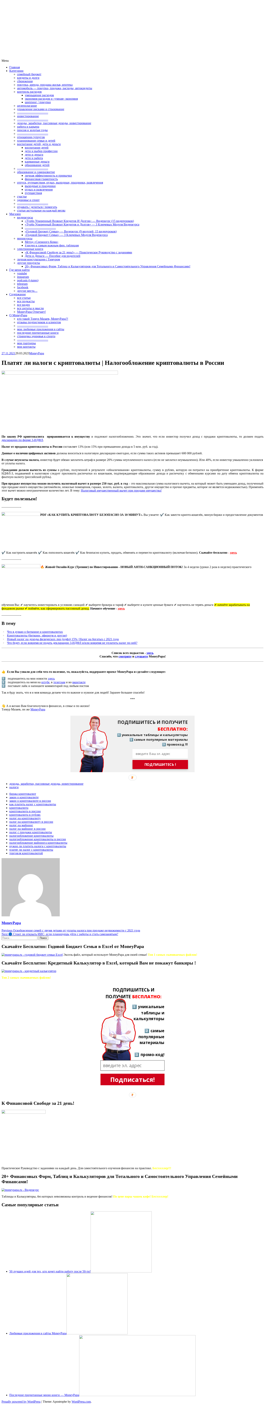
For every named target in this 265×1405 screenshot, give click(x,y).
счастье (22, 196)
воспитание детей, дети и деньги (39, 144)
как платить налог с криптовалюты (32, 804)
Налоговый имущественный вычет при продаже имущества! (121, 490)
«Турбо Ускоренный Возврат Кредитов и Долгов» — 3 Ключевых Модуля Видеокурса (82, 224)
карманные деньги (37, 161)
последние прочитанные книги (38, 332)
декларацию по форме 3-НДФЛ (22, 440)
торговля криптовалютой (26, 853)
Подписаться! (132, 1079)
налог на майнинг (21, 825)
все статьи (24, 297)
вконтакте (79, 682)
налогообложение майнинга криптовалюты (38, 842)
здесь (233, 552)
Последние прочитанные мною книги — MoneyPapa (44, 1395)
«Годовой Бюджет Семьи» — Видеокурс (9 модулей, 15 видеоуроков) (71, 231)
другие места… (27, 290)
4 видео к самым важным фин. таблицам (52, 245)
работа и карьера (28, 126)
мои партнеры (26, 343)
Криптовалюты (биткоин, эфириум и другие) (37, 635)
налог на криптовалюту (25, 818)
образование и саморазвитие (36, 172)
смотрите (125, 656)
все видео (23, 304)
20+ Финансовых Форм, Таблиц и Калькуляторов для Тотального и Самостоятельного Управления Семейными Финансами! (107, 266)
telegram (22, 283)
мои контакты (26, 346)
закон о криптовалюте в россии (30, 800)
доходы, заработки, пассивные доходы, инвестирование (54, 123)
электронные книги (30, 249)
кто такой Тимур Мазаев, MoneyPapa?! (42, 318)
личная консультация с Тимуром (38, 259)
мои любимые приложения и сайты (40, 329)
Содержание (17, 294)
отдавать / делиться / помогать (37, 207)
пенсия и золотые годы (32, 130)
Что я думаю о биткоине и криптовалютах (35, 631)
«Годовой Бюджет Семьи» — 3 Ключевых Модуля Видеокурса (66, 235)
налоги (14, 787)
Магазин (15, 214)
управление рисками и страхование (40, 109)
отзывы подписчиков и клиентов (39, 322)
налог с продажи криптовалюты (30, 832)
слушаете (141, 656)
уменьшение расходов (39, 95)
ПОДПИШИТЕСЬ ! (160, 764)
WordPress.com (81, 1401)
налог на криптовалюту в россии (31, 821)
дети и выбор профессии (41, 151)
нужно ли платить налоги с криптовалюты (37, 846)
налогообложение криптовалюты (31, 835)
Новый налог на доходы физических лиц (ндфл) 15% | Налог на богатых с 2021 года (63, 639)
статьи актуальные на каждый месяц (41, 210)
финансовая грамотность (41, 179)
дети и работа (34, 158)
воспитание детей (36, 147)
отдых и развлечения (39, 189)
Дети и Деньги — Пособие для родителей (52, 256)
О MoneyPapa (18, 315)
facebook (22, 287)
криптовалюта (18, 807)
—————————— (32, 112)
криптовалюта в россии (25, 811)
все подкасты (26, 301)
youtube (22, 273)
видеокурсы (25, 217)
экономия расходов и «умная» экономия (51, 98)
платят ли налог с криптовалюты (31, 849)
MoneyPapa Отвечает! (31, 311)
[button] (149, 725)
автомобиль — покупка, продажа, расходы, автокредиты (54, 88)
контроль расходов (29, 91)
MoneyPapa (36, 353)
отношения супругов (31, 137)
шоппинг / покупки (38, 102)
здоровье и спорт (28, 200)
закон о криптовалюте (24, 797)
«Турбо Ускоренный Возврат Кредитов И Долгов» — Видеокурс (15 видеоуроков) (79, 221)
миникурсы (24, 238)
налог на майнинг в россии (27, 828)
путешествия (33, 193)
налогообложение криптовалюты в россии (37, 839)
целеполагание (27, 105)
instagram (23, 276)
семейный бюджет (29, 74)
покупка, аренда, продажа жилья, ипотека (45, 84)
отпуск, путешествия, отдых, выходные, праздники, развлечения (60, 182)
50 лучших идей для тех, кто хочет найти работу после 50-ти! (50, 1271)
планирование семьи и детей (36, 140)
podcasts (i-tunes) (27, 280)
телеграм (59, 682)
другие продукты (28, 263)
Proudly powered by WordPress (21, 1401)
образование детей (37, 165)
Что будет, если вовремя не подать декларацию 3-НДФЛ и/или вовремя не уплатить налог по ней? (72, 642)
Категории (16, 70)
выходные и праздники (40, 186)
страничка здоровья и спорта (36, 336)
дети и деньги (34, 154)
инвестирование (28, 116)
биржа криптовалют (22, 793)
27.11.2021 (8, 353)
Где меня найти (19, 269)
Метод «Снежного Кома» (41, 242)
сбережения (25, 81)
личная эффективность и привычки (48, 175)
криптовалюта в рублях (25, 814)
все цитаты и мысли (30, 308)
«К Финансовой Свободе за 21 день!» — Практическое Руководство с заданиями (78, 252)
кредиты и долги (28, 77)
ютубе (45, 682)
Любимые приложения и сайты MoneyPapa (38, 1333)
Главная (14, 67)
